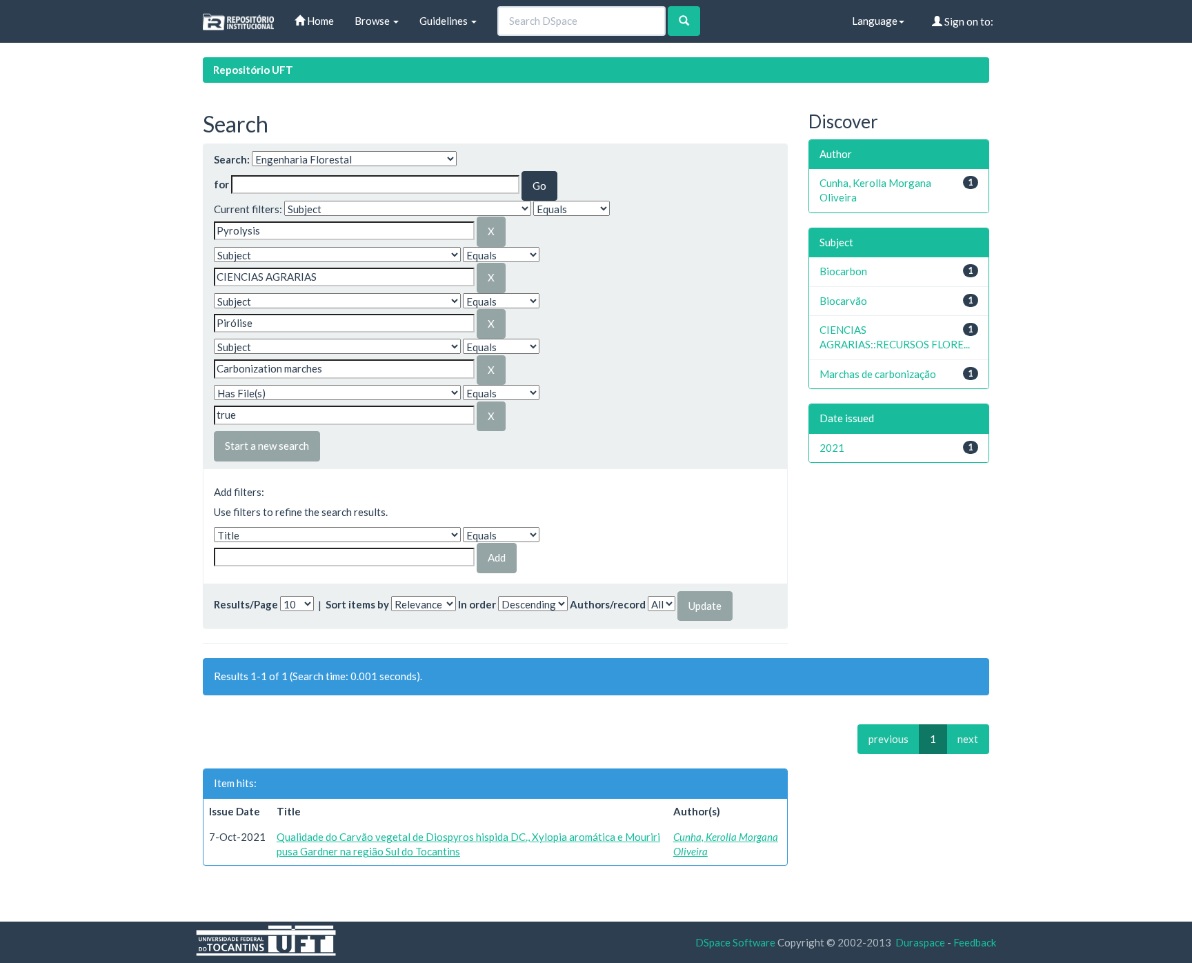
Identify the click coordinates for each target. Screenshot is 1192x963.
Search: (232, 159)
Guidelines (444, 20)
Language (874, 20)
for (221, 184)
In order (477, 604)
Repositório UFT (253, 69)
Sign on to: (967, 21)
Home (319, 20)
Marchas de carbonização (878, 374)
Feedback (974, 942)
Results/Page (246, 604)
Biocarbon (843, 271)
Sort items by (357, 604)
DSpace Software (735, 942)
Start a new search (267, 445)
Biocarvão (843, 301)
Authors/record (608, 604)
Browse (373, 20)
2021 (832, 447)
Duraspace (920, 942)
